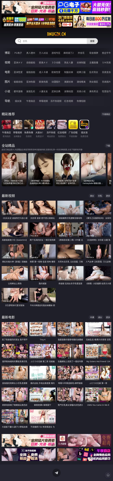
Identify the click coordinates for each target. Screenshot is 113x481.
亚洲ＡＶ (18, 62)
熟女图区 (93, 81)
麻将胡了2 (69, 52)
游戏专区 (56, 52)
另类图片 (106, 81)
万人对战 (43, 52)
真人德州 (30, 52)
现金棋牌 (93, 52)
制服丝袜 (68, 72)
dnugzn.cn (56, 34)
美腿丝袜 (68, 81)
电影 (7, 72)
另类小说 (81, 91)
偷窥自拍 (18, 81)
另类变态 (106, 72)
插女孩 (18, 101)
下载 (108, 145)
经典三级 (81, 72)
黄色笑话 (93, 91)
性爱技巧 (106, 91)
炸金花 (81, 52)
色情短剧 (81, 101)
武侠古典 (56, 91)
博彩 (7, 53)
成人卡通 (43, 72)
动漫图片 (56, 81)
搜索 (92, 41)
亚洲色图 (30, 81)
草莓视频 (43, 101)
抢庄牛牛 (106, 52)
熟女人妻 (68, 62)
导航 (7, 101)
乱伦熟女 (93, 72)
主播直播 (93, 62)
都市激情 (18, 91)
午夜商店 (30, 101)
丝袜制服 (81, 62)
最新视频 (8, 195)
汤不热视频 (55, 101)
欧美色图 (43, 81)
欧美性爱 (56, 72)
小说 (7, 91)
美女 (92, 195)
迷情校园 (68, 91)
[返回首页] (108, 475)
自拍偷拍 (30, 62)
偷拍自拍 (30, 72)
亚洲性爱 (18, 72)
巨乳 (100, 195)
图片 (7, 82)
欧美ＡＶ (43, 62)
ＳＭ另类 (106, 62)
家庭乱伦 (30, 91)
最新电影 (8, 317)
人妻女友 (43, 91)
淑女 (100, 317)
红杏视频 (68, 101)
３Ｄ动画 (56, 62)
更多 (108, 195)
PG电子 (18, 52)
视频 (7, 62)
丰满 (92, 317)
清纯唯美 (81, 81)
